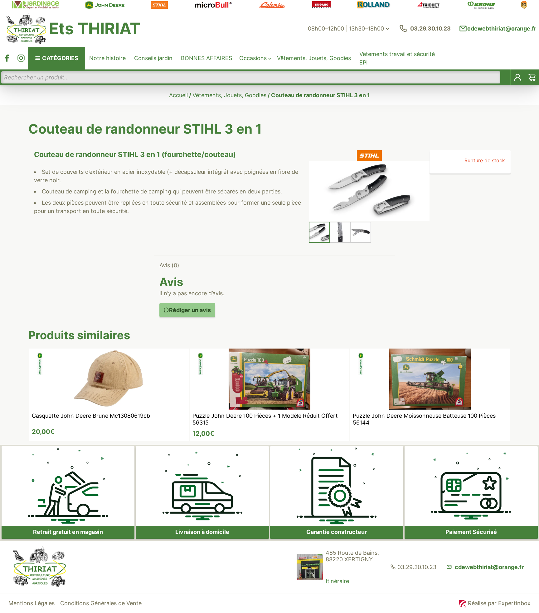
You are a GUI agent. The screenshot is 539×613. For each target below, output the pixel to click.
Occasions (253, 58)
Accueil (178, 95)
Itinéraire (337, 581)
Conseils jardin (153, 58)
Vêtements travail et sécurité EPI (397, 58)
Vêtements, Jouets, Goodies (314, 58)
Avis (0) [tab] (169, 265)
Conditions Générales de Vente (101, 603)
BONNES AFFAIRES (206, 58)
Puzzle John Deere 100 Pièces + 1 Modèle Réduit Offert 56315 (265, 419)
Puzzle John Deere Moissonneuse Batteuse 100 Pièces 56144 (424, 419)
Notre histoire (107, 58)
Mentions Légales (31, 603)
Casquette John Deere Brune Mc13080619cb (91, 415)
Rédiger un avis (190, 310)
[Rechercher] (505, 77)
